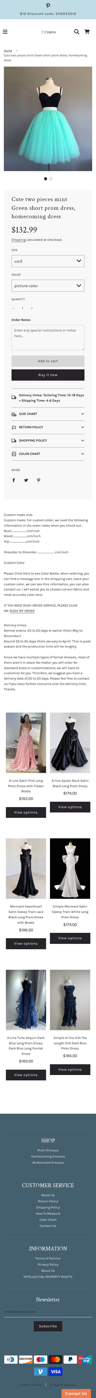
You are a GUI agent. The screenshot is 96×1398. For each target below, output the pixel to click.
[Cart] (87, 32)
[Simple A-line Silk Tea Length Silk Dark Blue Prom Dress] (70, 1000)
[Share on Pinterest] (39, 480)
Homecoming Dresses (48, 1156)
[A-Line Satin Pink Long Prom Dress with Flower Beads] (26, 743)
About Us (48, 1195)
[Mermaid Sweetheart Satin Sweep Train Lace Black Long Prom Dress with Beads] (26, 868)
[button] (45, 178)
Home (8, 50)
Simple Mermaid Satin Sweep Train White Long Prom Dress (70, 911)
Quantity (18, 299)
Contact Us (48, 1226)
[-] (13, 308)
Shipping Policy (48, 1207)
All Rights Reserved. (63, 1385)
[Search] (77, 32)
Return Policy (48, 1201)
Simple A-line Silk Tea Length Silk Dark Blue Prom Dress (70, 1043)
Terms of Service (48, 1258)
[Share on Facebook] (13, 480)
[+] (32, 308)
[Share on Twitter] (26, 480)
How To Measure (48, 1213)
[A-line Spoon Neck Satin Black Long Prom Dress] (70, 743)
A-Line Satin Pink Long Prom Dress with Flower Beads (26, 786)
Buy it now (48, 375)
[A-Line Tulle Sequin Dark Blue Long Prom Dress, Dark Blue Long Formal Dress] (26, 1000)
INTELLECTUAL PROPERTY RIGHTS (48, 1277)
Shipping (19, 240)
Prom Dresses (48, 1150)
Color (16, 274)
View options (26, 812)
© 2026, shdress (30, 1385)
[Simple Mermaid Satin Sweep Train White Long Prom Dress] (70, 868)
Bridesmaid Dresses (48, 1162)
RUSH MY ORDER (22, 611)
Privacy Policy (48, 1264)
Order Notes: (21, 320)
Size (15, 250)
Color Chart (48, 1220)
